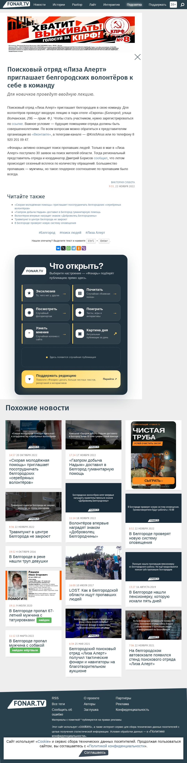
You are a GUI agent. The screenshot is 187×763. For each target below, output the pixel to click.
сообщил (101, 158)
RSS (55, 698)
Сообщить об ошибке (62, 712)
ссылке (17, 124)
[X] (63, 248)
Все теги (58, 704)
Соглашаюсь (95, 752)
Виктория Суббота (123, 182)
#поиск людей (70, 232)
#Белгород (47, 232)
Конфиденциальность (132, 709)
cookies (85, 726)
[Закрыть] (138, 57)
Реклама (122, 704)
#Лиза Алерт (95, 232)
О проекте (91, 698)
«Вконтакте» (41, 134)
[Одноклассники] (79, 248)
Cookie (43, 741)
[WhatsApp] (68, 248)
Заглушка (91, 709)
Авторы (89, 704)
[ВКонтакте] (58, 248)
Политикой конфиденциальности (116, 746)
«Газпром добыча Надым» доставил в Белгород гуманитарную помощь (57, 212)
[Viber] (84, 248)
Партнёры (123, 698)
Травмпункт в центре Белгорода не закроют (41, 219)
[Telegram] (73, 248)
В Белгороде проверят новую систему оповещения (45, 223)
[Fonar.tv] (16, 4)
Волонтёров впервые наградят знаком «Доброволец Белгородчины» (56, 216)
